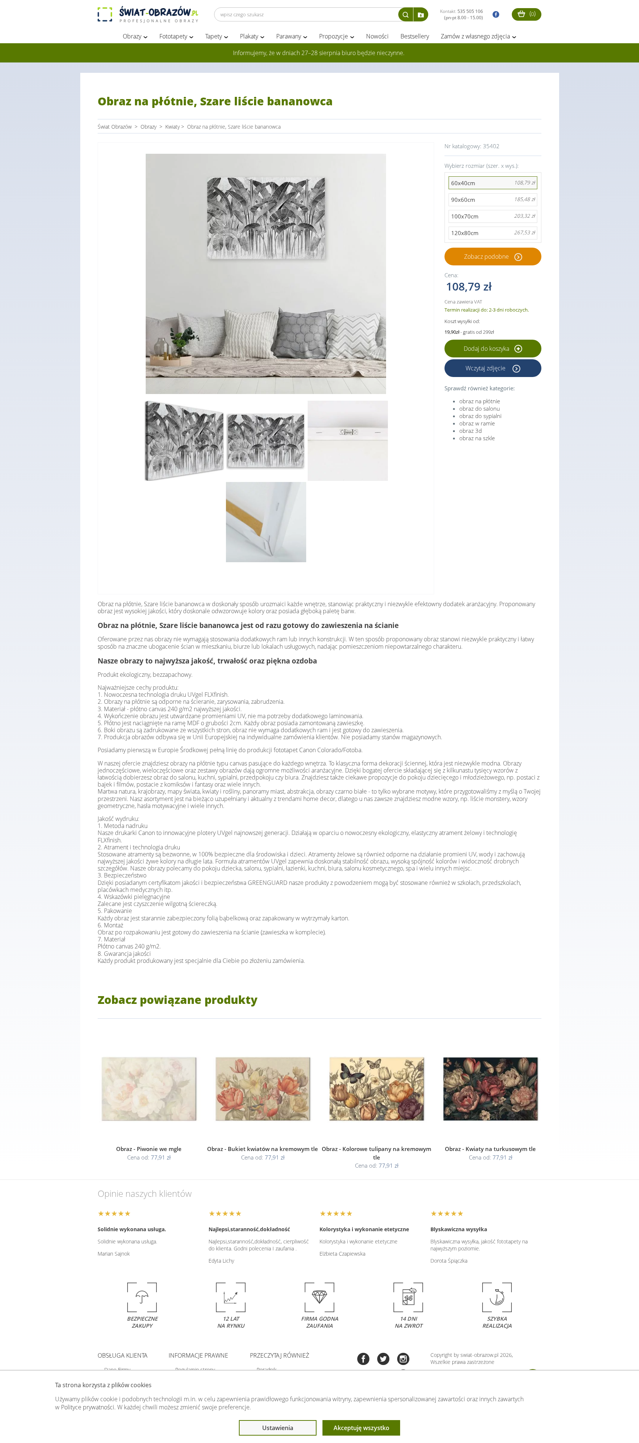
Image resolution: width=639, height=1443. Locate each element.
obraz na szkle (477, 438)
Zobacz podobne (486, 256)
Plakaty (249, 36)
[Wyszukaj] (405, 14)
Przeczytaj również (279, 1355)
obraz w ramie (477, 423)
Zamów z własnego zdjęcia (475, 36)
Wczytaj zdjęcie (486, 368)
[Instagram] (403, 1359)
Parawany (288, 36)
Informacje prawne (198, 1355)
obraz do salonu (479, 408)
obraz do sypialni (480, 416)
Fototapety (173, 36)
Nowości (377, 36)
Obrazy (132, 36)
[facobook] (494, 14)
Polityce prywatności (87, 1407)
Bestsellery (414, 36)
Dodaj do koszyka (487, 348)
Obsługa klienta (123, 1355)
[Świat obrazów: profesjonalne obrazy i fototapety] (148, 14)
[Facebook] (363, 1359)
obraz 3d (470, 430)
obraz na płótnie (479, 401)
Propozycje (333, 36)
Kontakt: (461, 14)
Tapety (213, 36)
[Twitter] (383, 1359)
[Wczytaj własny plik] (420, 14)
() (531, 13)
